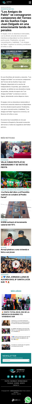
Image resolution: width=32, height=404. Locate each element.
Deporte (22, 383)
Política (7, 381)
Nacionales (13, 381)
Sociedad (16, 383)
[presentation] (4, 61)
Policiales (10, 383)
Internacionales (22, 381)
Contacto (16, 385)
